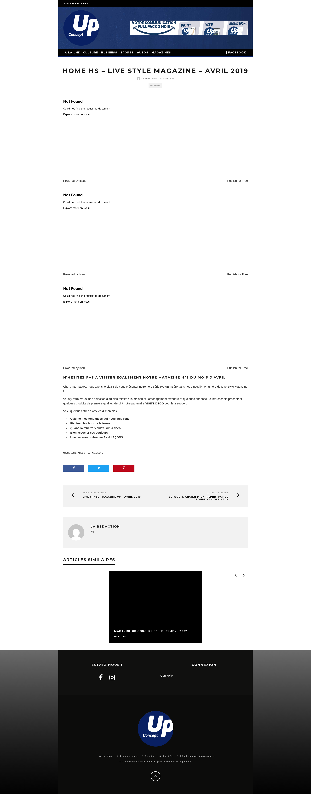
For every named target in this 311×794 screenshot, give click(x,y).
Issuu (82, 180)
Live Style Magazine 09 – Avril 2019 (112, 496)
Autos (143, 52)
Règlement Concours (197, 756)
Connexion (167, 675)
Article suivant (217, 493)
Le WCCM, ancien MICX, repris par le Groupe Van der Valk (198, 498)
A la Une (106, 756)
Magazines (161, 52)
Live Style (84, 453)
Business (109, 52)
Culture (90, 52)
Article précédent (95, 493)
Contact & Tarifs (76, 3)
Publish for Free (237, 180)
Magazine (98, 453)
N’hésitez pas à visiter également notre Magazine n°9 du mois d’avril (144, 377)
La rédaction (149, 79)
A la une (72, 52)
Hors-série (70, 453)
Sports (127, 52)
